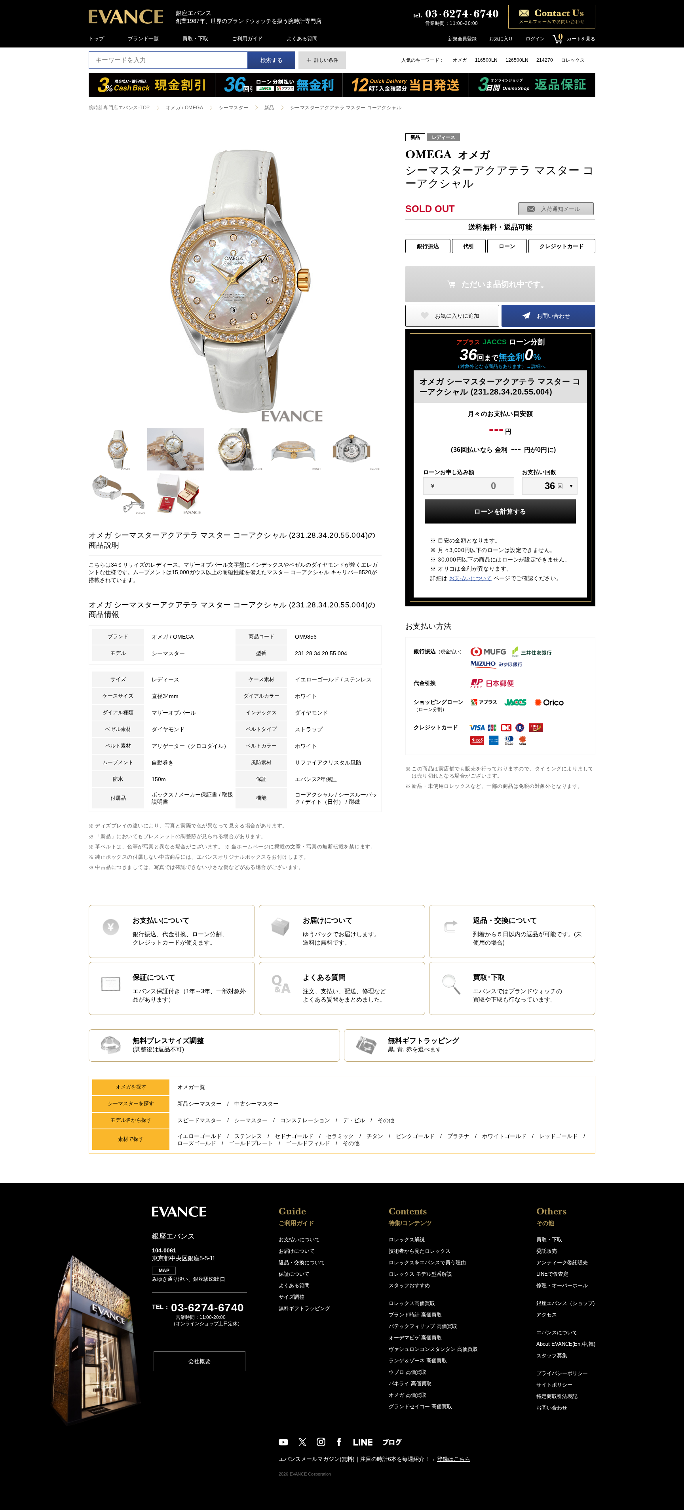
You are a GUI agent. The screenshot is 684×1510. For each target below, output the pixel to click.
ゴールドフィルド (308, 1143)
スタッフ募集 (551, 1355)
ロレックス (573, 60)
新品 (269, 107)
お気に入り (501, 38)
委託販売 (546, 1251)
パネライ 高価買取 (410, 1383)
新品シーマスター (199, 1103)
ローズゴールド (196, 1143)
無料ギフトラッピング (304, 1308)
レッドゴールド (558, 1136)
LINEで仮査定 (552, 1274)
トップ (96, 38)
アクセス (546, 1314)
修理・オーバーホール (562, 1285)
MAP (164, 1270)
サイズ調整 (291, 1296)
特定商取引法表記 (557, 1396)
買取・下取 (195, 38)
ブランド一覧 (143, 38)
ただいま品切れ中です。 (505, 284)
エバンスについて (557, 1332)
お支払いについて (470, 578)
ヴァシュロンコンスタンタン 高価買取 (433, 1349)
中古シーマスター (256, 1103)
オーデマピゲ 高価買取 (415, 1337)
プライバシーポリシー (562, 1373)
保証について (294, 1274)
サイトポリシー (554, 1384)
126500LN (516, 60)
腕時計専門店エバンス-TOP (119, 107)
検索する (271, 60)
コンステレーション (305, 1120)
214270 (544, 60)
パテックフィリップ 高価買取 (423, 1326)
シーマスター (234, 107)
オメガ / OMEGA (184, 107)
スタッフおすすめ (409, 1285)
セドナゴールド (294, 1136)
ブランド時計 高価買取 (415, 1314)
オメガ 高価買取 (407, 1395)
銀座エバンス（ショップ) (565, 1303)
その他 (386, 1120)
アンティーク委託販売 (562, 1262)
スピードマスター (199, 1120)
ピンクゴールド (415, 1136)
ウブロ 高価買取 (407, 1372)
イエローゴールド (199, 1136)
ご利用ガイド (247, 38)
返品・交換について (302, 1262)
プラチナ (458, 1136)
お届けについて (297, 1251)
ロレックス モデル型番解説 (420, 1274)
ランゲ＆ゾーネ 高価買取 (418, 1360)
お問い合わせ (553, 316)
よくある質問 (302, 38)
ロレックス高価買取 (412, 1303)
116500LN (486, 60)
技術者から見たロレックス (419, 1251)
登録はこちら (453, 1459)
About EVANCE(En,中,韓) (565, 1344)
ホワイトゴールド (504, 1136)
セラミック (340, 1136)
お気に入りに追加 (457, 316)
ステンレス (248, 1136)
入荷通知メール (560, 209)
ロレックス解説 (407, 1239)
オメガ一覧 (191, 1087)
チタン (375, 1136)
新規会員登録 (462, 38)
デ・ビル (354, 1120)
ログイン (535, 38)
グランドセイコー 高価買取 (420, 1406)
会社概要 (199, 1361)
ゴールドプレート (251, 1143)
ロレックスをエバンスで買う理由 (427, 1262)
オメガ (460, 60)
